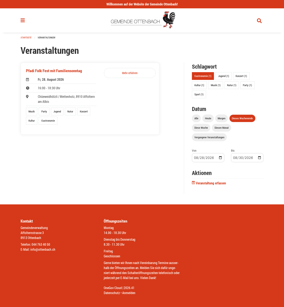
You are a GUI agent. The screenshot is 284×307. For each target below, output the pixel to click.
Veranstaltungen (46, 37)
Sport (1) (199, 94)
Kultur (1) (199, 85)
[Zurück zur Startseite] (142, 20)
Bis (233, 150)
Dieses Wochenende (242, 118)
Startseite (26, 37)
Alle (196, 118)
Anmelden (128, 293)
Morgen (221, 118)
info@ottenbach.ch (42, 249)
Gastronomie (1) (202, 76)
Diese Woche (201, 127)
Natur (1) (231, 85)
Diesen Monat (222, 127)
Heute (208, 118)
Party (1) (247, 85)
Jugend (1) (223, 76)
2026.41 (129, 288)
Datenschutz (112, 293)
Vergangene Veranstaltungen (209, 137)
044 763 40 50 (41, 244)
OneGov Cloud (113, 288)
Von (194, 150)
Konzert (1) (241, 76)
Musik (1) (216, 85)
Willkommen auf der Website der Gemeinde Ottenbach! (142, 4)
